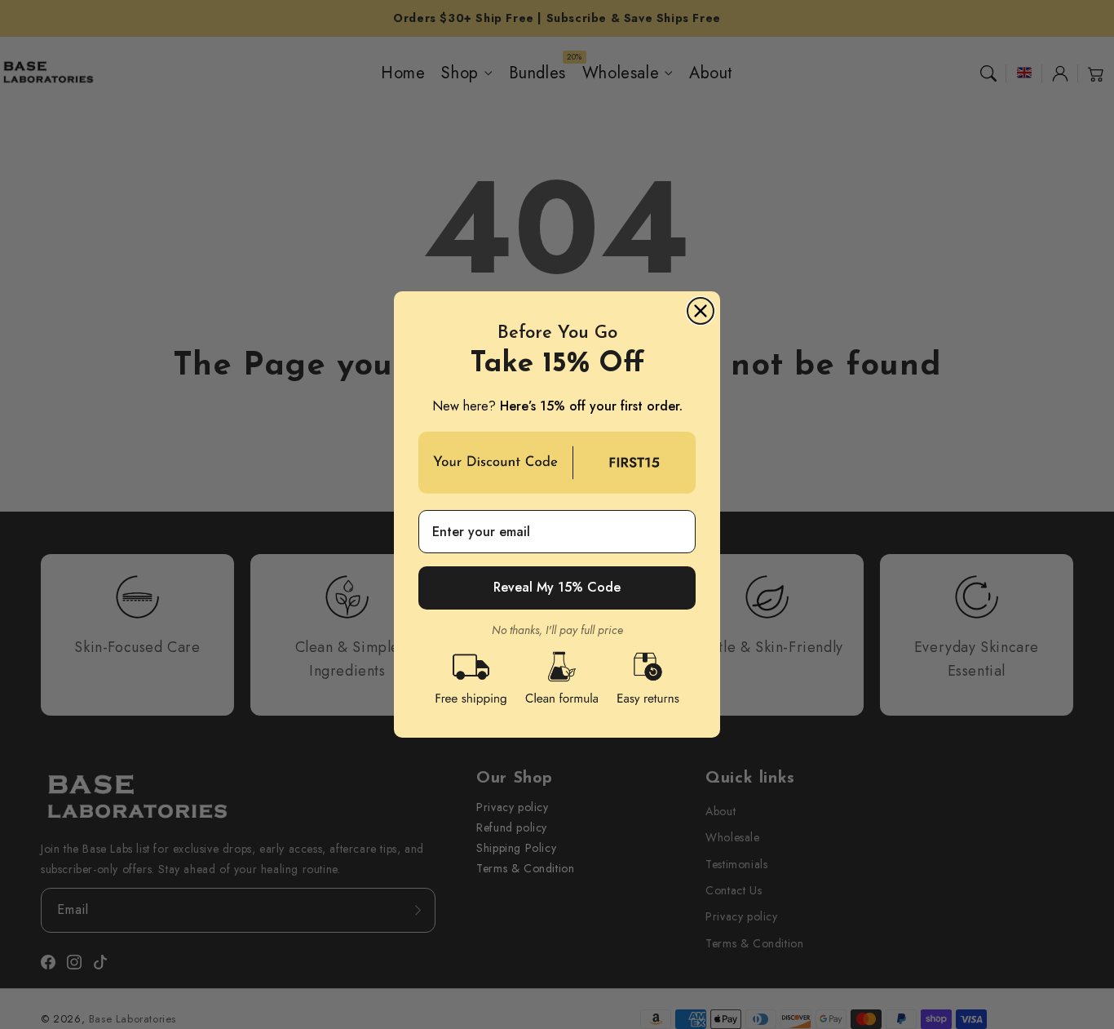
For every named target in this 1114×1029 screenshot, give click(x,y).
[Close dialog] (700, 311)
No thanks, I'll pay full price (557, 630)
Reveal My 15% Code (557, 587)
